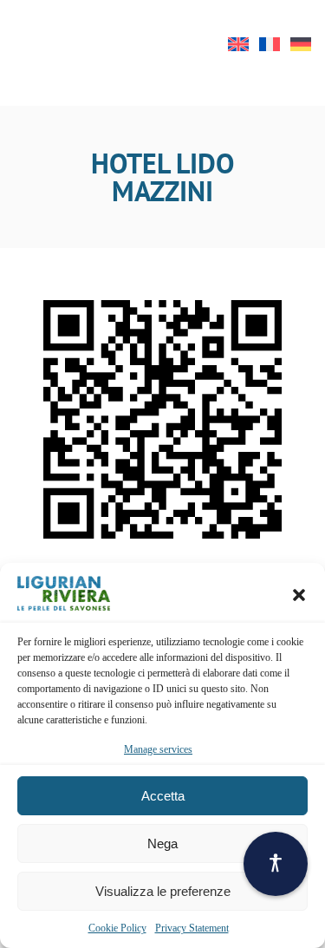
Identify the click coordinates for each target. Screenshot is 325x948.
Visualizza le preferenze (163, 891)
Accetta (163, 795)
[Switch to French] (269, 44)
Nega (162, 843)
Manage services (158, 749)
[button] (299, 595)
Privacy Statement (192, 928)
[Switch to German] (300, 44)
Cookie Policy (117, 928)
